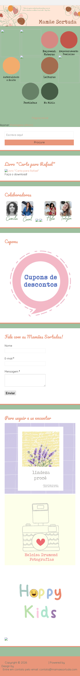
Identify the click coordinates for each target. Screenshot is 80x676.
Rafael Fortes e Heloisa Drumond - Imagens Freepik (47, 666)
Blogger (70, 662)
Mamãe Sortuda (38, 662)
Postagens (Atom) (21, 125)
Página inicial (40, 118)
